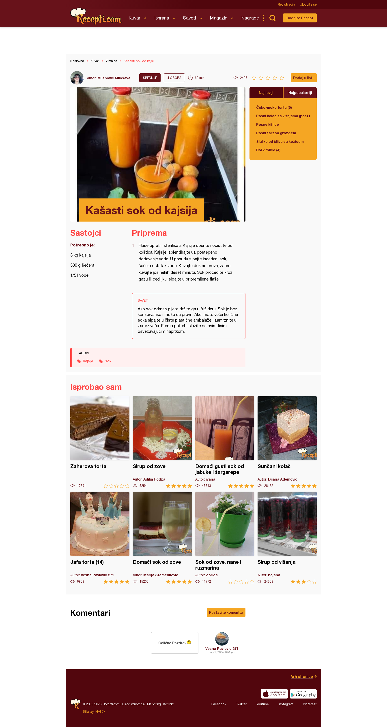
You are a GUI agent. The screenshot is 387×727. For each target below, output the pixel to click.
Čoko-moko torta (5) (274, 107)
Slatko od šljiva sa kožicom (280, 141)
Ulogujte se (308, 4)
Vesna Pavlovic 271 (222, 648)
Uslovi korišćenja (133, 704)
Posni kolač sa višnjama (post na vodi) (283, 116)
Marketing (154, 704)
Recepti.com (96, 16)
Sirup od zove (162, 442)
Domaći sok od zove (162, 538)
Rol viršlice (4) (268, 150)
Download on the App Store (274, 694)
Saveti (189, 17)
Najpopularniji (300, 92)
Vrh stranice (302, 676)
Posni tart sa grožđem (276, 133)
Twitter (241, 704)
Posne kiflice (267, 124)
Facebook (218, 704)
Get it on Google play (303, 694)
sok (108, 361)
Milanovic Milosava (113, 78)
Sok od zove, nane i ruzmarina (224, 538)
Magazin (218, 17)
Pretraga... (272, 18)
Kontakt (168, 704)
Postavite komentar (226, 612)
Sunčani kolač (287, 442)
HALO (100, 712)
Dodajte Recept (299, 18)
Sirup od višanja (287, 538)
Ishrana (161, 17)
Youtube (262, 704)
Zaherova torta (99, 442)
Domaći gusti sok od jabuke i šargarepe (224, 442)
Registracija (286, 4)
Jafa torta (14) (99, 538)
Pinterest (310, 704)
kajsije (88, 361)
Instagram (286, 704)
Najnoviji (266, 92)
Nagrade (250, 17)
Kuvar (134, 17)
